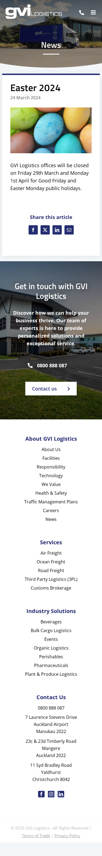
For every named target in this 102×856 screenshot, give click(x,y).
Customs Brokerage (51, 588)
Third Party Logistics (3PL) (51, 579)
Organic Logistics (51, 648)
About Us (51, 449)
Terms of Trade (36, 835)
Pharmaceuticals (51, 665)
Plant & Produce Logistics (51, 674)
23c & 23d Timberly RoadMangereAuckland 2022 (51, 748)
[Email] (69, 230)
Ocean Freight (51, 562)
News (51, 519)
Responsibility (51, 467)
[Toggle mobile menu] (94, 12)
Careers (51, 510)
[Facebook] (33, 230)
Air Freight (51, 553)
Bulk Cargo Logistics (51, 630)
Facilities (51, 458)
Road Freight (51, 570)
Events (51, 639)
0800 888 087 (52, 365)
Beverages (51, 622)
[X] (45, 230)
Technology (51, 476)
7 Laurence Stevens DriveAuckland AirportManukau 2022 (51, 724)
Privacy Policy (67, 835)
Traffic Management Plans (51, 502)
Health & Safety (51, 493)
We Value (51, 484)
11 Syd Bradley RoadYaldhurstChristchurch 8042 (51, 772)
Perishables (51, 657)
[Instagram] (51, 794)
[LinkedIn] (57, 230)
